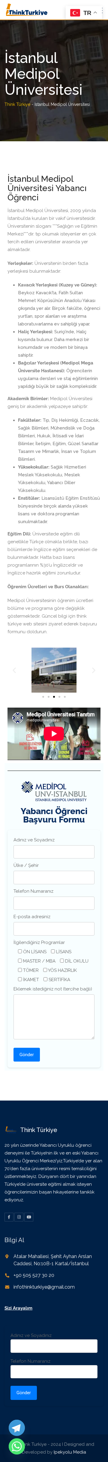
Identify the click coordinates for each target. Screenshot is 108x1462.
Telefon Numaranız (33, 891)
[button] (14, 670)
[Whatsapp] (17, 1446)
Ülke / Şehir (26, 865)
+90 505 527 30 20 (34, 1275)
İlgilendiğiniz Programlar (39, 942)
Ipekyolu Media (70, 1452)
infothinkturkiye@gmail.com (44, 1287)
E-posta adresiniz (32, 916)
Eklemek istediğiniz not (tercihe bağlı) (53, 989)
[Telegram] (17, 1428)
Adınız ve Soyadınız (34, 840)
